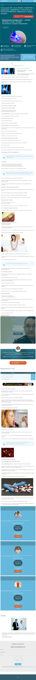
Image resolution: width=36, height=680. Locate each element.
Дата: (15, 657)
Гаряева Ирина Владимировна (18, 523)
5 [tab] (28, 16)
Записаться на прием (18, 536)
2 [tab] (25, 16)
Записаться (5, 27)
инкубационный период (15, 205)
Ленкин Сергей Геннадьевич (18, 558)
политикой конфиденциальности (29, 666)
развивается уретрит (9, 230)
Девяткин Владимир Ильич (18, 593)
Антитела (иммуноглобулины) (5, 435)
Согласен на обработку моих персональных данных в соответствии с (18, 666)
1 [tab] (24, 16)
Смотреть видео (18, 333)
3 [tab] (26, 16)
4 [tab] (27, 16)
